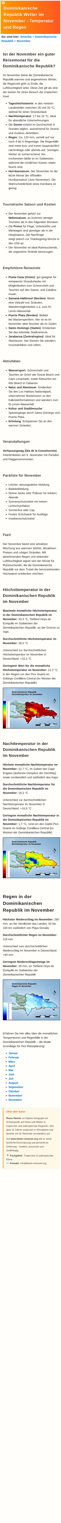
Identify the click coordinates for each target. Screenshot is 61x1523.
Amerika (25, 36)
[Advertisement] (31, 1298)
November (23, 41)
